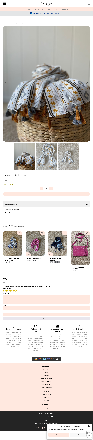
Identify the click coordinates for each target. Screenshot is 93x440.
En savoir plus (59, 13)
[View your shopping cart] (89, 4)
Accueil (5, 23)
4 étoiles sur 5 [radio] (12, 290)
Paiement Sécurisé (46, 378)
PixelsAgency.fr (53, 423)
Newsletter (47, 375)
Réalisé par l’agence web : (42, 423)
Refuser (80, 435)
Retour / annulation (46, 387)
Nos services (46, 366)
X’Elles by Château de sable (46, 413)
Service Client (46, 370)
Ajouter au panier (46, 194)
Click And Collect (46, 384)
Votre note (7, 288)
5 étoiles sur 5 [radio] (15, 290)
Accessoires (11, 23)
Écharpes (17, 23)
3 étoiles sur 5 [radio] (10, 290)
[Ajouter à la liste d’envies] (19, 233)
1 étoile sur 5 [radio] (4, 290)
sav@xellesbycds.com (46, 408)
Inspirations (46, 397)
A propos (46, 391)
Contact (46, 400)
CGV (46, 420)
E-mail (5, 312)
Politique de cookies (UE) (46, 417)
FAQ (46, 372)
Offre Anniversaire (46, 381)
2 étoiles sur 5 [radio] (7, 290)
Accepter (58, 435)
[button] (89, 426)
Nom (4, 305)
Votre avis (6, 294)
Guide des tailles (46, 394)
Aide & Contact (46, 404)
